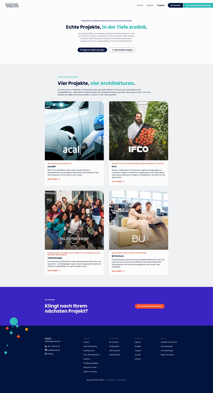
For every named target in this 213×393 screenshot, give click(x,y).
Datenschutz (121, 380)
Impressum (111, 380)
